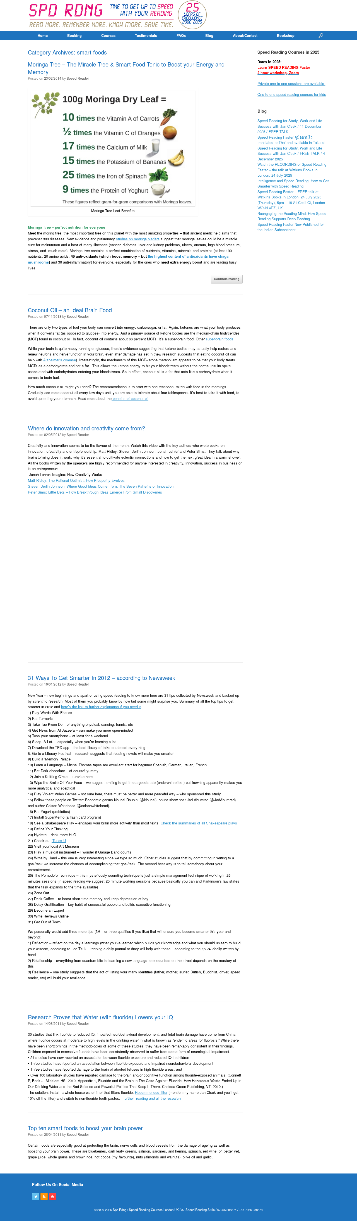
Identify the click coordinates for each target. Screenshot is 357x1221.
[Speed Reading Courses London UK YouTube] (52, 1196)
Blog (209, 35)
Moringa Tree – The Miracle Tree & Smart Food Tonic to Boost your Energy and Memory (126, 68)
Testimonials (146, 35)
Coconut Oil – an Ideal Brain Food (70, 310)
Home (43, 35)
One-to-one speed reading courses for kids (291, 94)
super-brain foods (219, 339)
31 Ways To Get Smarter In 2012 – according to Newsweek (101, 678)
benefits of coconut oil (130, 398)
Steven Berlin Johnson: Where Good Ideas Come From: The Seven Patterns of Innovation (100, 486)
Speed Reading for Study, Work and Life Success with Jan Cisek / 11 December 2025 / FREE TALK (289, 126)
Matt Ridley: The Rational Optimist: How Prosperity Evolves (76, 480)
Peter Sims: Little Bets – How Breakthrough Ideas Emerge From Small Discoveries (95, 492)
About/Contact (245, 35)
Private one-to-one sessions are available (291, 83)
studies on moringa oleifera (138, 238)
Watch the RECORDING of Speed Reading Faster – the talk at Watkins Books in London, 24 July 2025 (291, 170)
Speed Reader (78, 78)
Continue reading (227, 279)
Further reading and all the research (151, 1098)
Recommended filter (151, 1092)
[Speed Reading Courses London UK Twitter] (35, 1196)
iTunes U (59, 840)
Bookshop (286, 35)
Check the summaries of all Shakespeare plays (199, 823)
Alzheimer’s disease (59, 359)
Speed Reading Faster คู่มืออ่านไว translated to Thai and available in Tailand (290, 139)
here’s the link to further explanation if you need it (101, 706)
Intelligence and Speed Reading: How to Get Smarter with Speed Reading (293, 183)
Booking (74, 35)
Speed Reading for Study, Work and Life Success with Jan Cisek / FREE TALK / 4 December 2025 (291, 153)
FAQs (181, 35)
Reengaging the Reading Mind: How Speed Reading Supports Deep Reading (291, 216)
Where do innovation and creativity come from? (86, 428)
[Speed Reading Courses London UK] (118, 15)
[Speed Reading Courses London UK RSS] (44, 1196)
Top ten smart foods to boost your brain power (85, 1128)
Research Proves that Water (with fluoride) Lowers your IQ (100, 1017)
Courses (108, 35)
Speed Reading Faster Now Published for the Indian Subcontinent (290, 227)
